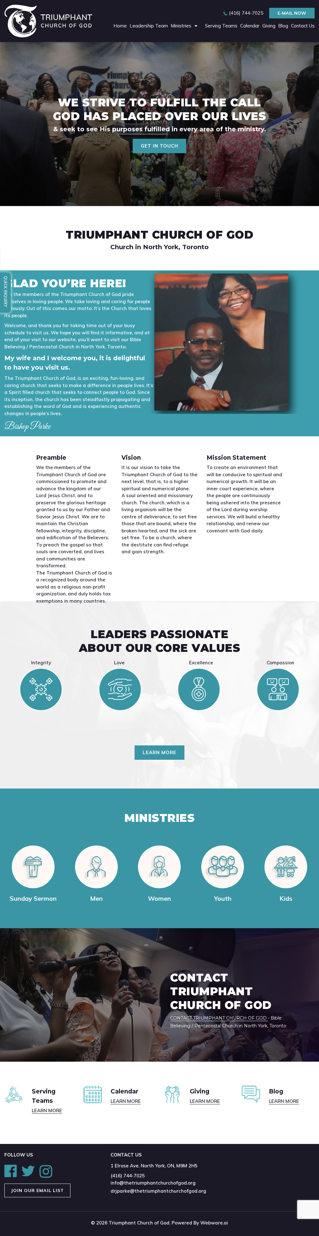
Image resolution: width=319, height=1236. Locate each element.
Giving (268, 26)
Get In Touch (159, 146)
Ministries (181, 26)
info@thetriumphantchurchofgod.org (153, 1183)
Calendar (249, 26)
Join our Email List (37, 1190)
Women (159, 898)
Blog (283, 26)
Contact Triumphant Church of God (219, 1018)
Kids (285, 898)
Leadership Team (149, 26)
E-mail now (292, 13)
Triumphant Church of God (139, 1223)
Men (96, 898)
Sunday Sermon (33, 898)
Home (120, 26)
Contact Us (303, 26)
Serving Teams (221, 26)
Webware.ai (214, 1223)
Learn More (159, 752)
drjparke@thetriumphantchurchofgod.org (158, 1191)
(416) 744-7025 (246, 13)
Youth (222, 898)
